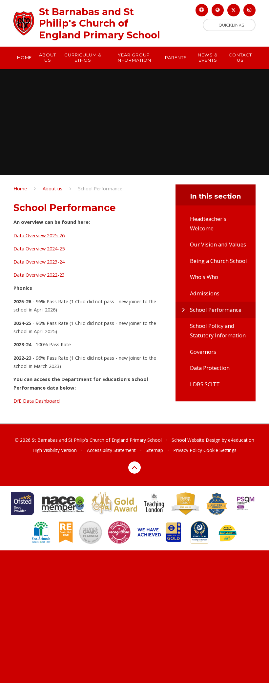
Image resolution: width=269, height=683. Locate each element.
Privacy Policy (187, 450)
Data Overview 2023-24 (39, 261)
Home (20, 188)
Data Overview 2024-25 (39, 248)
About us (52, 188)
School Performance (100, 188)
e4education (241, 440)
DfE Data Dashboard (36, 400)
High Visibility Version (54, 450)
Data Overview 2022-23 (39, 274)
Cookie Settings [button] (220, 450)
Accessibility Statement (111, 450)
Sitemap (154, 450)
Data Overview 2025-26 (39, 235)
